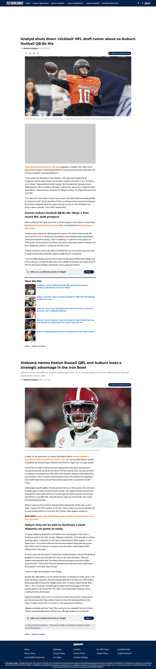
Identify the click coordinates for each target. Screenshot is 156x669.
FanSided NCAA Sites (110, 3)
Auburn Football (38, 346)
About (28, 3)
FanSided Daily (123, 649)
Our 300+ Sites (102, 649)
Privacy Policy (59, 653)
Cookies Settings (80, 657)
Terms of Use (79, 653)
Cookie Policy (102, 653)
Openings (57, 649)
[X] (138, 3)
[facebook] (142, 3)
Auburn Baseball (92, 3)
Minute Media (13, 663)
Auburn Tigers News (41, 3)
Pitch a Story (29, 653)
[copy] (37, 53)
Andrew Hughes (30, 48)
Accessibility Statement (34, 657)
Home (27, 346)
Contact (76, 649)
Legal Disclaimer (124, 653)
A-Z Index (57, 657)
